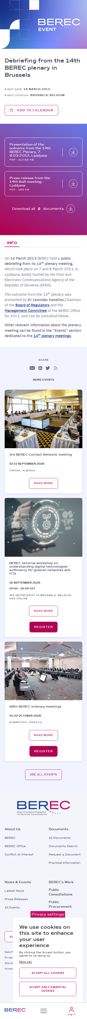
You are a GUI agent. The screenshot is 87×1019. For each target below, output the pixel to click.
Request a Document (65, 854)
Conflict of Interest (19, 854)
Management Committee (26, 310)
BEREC (10, 837)
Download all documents (38, 209)
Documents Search (63, 846)
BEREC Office (15, 846)
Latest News (14, 890)
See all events (43, 774)
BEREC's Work (61, 882)
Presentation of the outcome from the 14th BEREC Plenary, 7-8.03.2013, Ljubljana (30, 150)
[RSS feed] (56, 368)
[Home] (15, 1010)
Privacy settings (48, 914)
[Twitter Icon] (47, 368)
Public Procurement (60, 904)
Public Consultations (60, 892)
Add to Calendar (35, 110)
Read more (43, 483)
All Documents (60, 837)
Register (43, 627)
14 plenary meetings (52, 335)
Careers (55, 914)
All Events (12, 907)
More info (25, 962)
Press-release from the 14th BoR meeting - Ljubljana (30, 181)
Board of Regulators (32, 305)
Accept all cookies (48, 973)
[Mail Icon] (32, 368)
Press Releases (16, 899)
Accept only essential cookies (48, 989)
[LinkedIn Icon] (40, 368)
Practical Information (65, 862)
